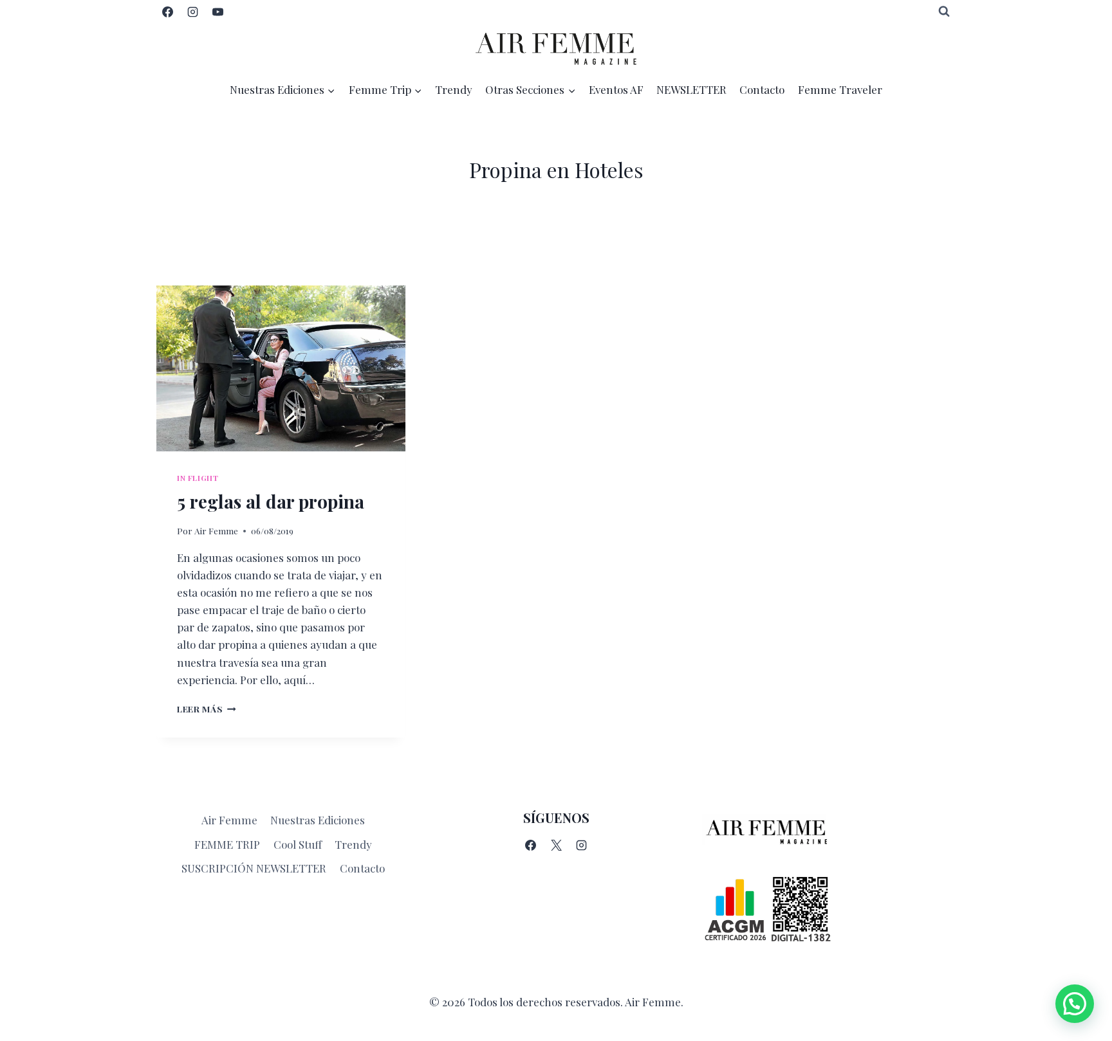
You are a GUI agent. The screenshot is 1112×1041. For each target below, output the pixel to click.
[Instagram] (192, 12)
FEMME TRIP (227, 844)
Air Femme (216, 530)
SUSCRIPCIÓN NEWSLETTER (253, 868)
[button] (1074, 1003)
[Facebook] (167, 12)
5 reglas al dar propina (270, 501)
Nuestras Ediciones (317, 820)
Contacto (761, 89)
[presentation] (280, 368)
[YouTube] (217, 12)
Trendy (453, 89)
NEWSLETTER (691, 89)
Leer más (206, 708)
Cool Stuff (297, 844)
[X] (556, 845)
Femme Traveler (840, 89)
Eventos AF (616, 89)
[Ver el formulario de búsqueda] (944, 11)
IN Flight (197, 478)
